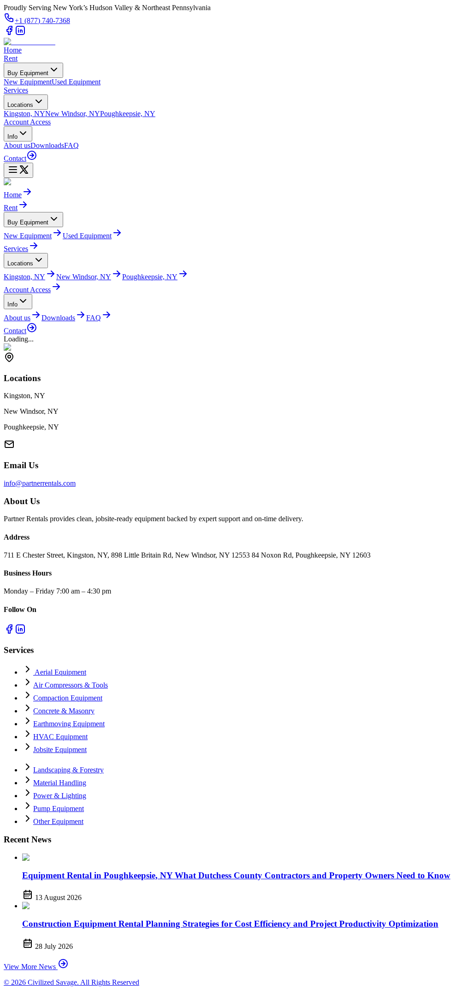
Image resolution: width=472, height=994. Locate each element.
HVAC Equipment (60, 737)
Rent (11, 58)
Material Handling (59, 783)
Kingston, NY (24, 114)
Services (16, 90)
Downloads (47, 145)
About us (17, 145)
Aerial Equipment (59, 672)
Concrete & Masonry (63, 711)
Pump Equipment (58, 808)
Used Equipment (76, 82)
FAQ (71, 145)
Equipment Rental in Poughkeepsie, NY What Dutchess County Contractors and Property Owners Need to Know (236, 875)
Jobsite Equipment (60, 749)
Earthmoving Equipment (69, 724)
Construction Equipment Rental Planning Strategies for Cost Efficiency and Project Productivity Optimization (230, 924)
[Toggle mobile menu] (18, 170)
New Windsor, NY (72, 114)
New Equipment (28, 82)
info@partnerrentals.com (40, 483)
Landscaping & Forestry (68, 770)
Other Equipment (58, 821)
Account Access (27, 122)
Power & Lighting (59, 796)
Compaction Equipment (67, 698)
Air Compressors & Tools (70, 685)
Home (13, 50)
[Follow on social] (9, 33)
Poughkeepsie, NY (127, 114)
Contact (15, 158)
